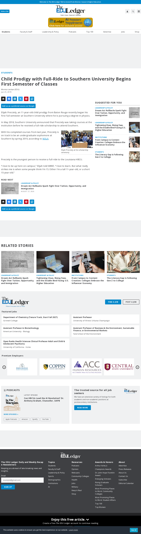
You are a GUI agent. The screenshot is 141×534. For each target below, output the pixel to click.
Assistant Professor (82, 317)
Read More (82, 407)
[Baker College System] (120, 366)
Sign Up (8, 487)
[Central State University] (55, 366)
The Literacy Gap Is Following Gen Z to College (109, 155)
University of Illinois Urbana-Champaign (91, 320)
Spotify (35, 419)
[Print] (3, 99)
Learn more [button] (73, 530)
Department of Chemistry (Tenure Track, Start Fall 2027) (30, 317)
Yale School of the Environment (87, 334)
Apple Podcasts (11, 419)
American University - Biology (16, 331)
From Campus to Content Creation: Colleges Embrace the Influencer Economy (110, 142)
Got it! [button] (133, 530)
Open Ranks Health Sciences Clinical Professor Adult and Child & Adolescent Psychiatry (34, 342)
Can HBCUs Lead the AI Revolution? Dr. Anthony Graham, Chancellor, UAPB (44, 399)
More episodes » (11, 414)
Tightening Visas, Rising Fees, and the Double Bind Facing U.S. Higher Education (110, 127)
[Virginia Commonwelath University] (87, 366)
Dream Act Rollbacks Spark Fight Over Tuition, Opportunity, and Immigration (53, 187)
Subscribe (5, 11)
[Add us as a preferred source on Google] (32, 99)
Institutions (101, 137)
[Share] (9, 99)
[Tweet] (20, 99)
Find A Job (113, 302)
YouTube (45, 419)
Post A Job (131, 302)
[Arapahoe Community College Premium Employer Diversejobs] (23, 366)
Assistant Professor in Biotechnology (21, 328)
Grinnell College (10, 320)
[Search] (133, 11)
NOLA (46, 138)
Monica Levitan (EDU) (10, 89)
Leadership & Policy (30, 183)
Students (6, 72)
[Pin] (26, 99)
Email (3, 476)
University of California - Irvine (17, 347)
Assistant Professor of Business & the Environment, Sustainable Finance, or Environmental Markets (103, 329)
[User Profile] (127, 11)
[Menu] (139, 11)
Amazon (25, 419)
